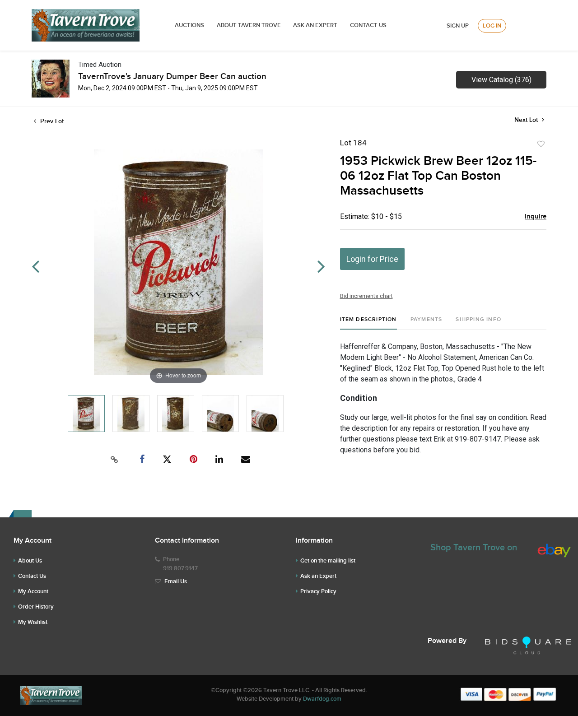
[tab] (368, 323)
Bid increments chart (366, 296)
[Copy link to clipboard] (114, 459)
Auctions (189, 25)
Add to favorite (541, 144)
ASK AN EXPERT (315, 25)
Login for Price (372, 259)
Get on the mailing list (327, 560)
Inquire (535, 217)
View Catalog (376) (501, 79)
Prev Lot (51, 121)
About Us (30, 560)
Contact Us (368, 25)
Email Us (175, 581)
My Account (33, 591)
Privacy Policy (318, 591)
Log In (492, 25)
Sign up (458, 25)
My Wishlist (32, 622)
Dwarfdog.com (322, 698)
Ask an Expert (318, 576)
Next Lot (527, 120)
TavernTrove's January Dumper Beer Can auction (172, 76)
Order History (36, 606)
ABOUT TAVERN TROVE (249, 25)
